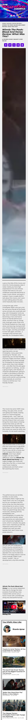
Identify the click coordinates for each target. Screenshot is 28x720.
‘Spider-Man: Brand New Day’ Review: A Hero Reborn (13, 693)
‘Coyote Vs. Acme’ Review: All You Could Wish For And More (14, 650)
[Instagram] (17, 15)
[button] (14, 19)
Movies (9, 23)
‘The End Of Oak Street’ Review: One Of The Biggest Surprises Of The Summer (14, 671)
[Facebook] (14, 15)
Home (4, 23)
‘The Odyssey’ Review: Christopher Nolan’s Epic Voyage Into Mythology (14, 714)
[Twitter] (11, 15)
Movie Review (16, 23)
